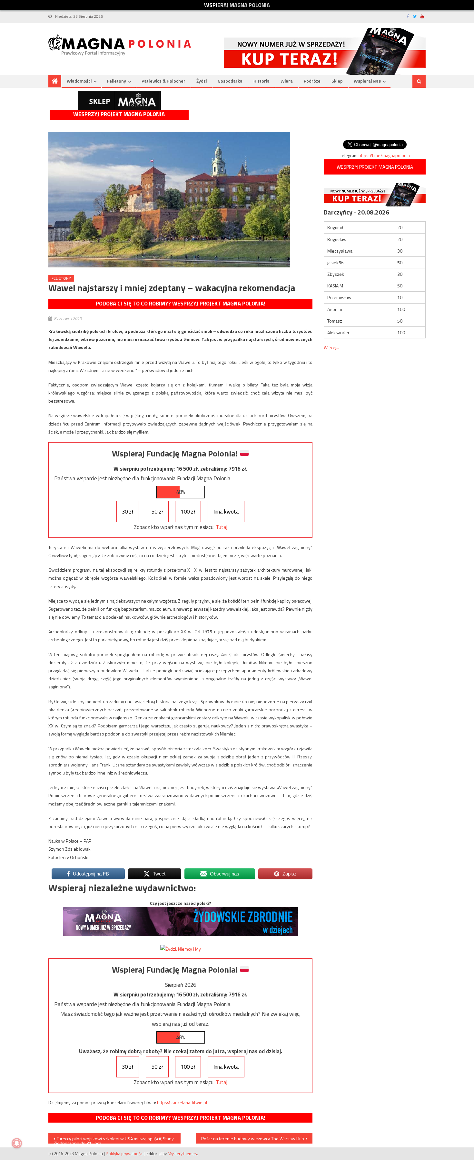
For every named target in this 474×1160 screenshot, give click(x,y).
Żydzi (201, 80)
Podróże (312, 80)
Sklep (337, 80)
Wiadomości (79, 80)
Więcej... (331, 347)
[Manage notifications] (17, 1143)
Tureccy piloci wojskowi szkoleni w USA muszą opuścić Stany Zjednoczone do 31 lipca (114, 1139)
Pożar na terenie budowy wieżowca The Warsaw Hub (252, 1138)
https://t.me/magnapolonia (384, 155)
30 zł (127, 511)
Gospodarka (230, 80)
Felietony (116, 80)
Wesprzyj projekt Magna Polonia (119, 114)
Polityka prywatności (124, 1153)
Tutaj (221, 527)
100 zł (188, 511)
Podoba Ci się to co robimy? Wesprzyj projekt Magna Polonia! (180, 303)
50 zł (157, 511)
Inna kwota (226, 511)
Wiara (287, 80)
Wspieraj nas (367, 80)
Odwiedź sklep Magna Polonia (119, 100)
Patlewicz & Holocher (163, 80)
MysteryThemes (182, 1153)
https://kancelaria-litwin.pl (182, 1102)
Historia (261, 80)
